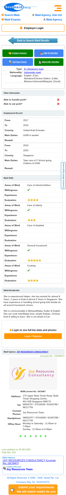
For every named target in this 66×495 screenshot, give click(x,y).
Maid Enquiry (12, 19)
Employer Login (34, 28)
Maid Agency (54, 19)
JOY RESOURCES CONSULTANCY (32, 352)
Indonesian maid (32, 72)
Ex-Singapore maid (33, 69)
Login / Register (33, 336)
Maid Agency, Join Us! (48, 15)
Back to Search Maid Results (33, 40)
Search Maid (12, 15)
